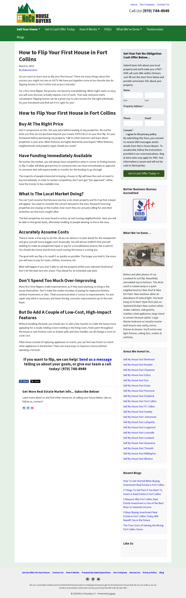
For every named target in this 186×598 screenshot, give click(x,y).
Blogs (20, 37)
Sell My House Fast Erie (135, 380)
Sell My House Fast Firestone (138, 391)
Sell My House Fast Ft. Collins (139, 406)
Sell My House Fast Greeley (137, 412)
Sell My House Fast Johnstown (139, 417)
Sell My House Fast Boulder (138, 365)
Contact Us (163, 4)
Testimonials (155, 29)
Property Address (133, 106)
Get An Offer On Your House (36, 572)
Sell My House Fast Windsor (138, 459)
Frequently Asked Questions (96, 572)
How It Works (88, 29)
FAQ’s (108, 29)
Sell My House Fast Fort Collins (140, 401)
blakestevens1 (30, 70)
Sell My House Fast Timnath (138, 448)
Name (126, 90)
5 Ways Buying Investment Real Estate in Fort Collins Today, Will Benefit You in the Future (140, 516)
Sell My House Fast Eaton (137, 375)
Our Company (147, 4)
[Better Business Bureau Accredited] (143, 210)
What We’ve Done (127, 29)
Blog (161, 572)
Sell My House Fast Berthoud (138, 359)
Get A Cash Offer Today (60, 29)
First (125, 100)
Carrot (112, 593)
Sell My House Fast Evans (137, 385)
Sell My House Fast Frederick (138, 396)
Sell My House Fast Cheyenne (139, 370)
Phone (126, 118)
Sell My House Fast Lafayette (139, 422)
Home (133, 4)
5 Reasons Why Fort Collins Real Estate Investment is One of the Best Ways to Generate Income (143, 503)
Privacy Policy (150, 572)
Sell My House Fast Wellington (139, 453)
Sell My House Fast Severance (139, 443)
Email (148, 118)
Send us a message (95, 359)
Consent (128, 130)
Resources (135, 572)
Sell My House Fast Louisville (138, 432)
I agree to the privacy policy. (141, 134)
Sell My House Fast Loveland (138, 438)
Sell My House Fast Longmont (139, 427)
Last (147, 100)
